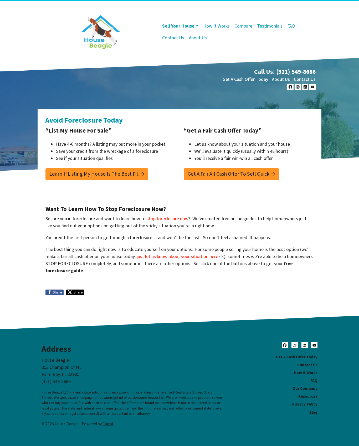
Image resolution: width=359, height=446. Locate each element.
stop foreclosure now (167, 219)
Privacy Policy (304, 404)
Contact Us (173, 38)
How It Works (216, 26)
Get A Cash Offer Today (245, 79)
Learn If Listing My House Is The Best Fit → (97, 174)
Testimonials (270, 26)
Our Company (305, 388)
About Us (198, 38)
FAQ (291, 26)
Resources (307, 396)
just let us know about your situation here (177, 256)
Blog (313, 412)
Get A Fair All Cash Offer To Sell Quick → (231, 174)
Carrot (108, 424)
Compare (243, 26)
